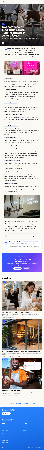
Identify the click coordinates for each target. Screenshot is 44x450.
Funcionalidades (5, 425)
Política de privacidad (6, 438)
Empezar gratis (18, 268)
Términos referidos (5, 442)
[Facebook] (11, 420)
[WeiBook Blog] (5, 2)
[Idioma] (38, 2)
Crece (5, 5)
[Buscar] (33, 2)
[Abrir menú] (41, 2)
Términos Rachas (5, 440)
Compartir (36, 236)
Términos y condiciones (6, 436)
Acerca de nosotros (26, 425)
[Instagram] (3, 420)
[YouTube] (8, 420)
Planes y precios (5, 428)
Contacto (24, 430)
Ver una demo (26, 268)
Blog (2, 5)
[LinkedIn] (6, 420)
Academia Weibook (5, 430)
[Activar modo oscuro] (36, 2)
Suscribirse (6, 413)
